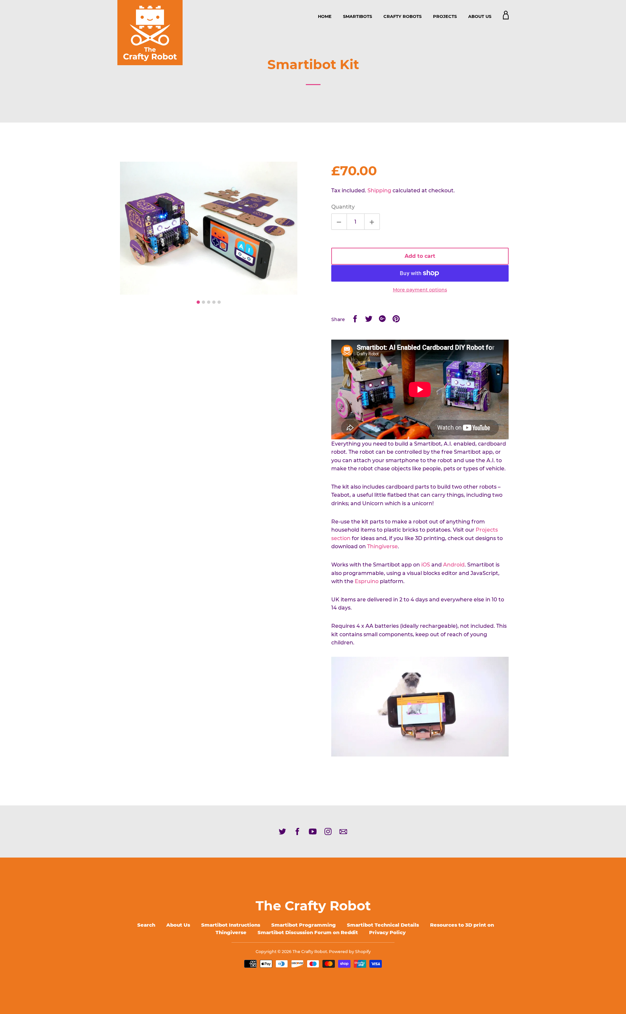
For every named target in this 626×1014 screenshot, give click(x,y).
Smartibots (357, 16)
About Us (479, 16)
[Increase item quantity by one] (372, 221)
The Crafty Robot (313, 906)
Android (454, 565)
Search (146, 925)
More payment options (420, 290)
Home (325, 16)
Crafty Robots (402, 16)
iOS (425, 565)
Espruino (367, 581)
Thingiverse (382, 546)
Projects (445, 16)
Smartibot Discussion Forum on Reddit (308, 932)
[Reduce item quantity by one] (339, 221)
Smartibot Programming (303, 925)
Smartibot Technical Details (383, 925)
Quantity (343, 207)
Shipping (379, 190)
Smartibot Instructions (230, 925)
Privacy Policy (387, 932)
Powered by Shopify (350, 951)
